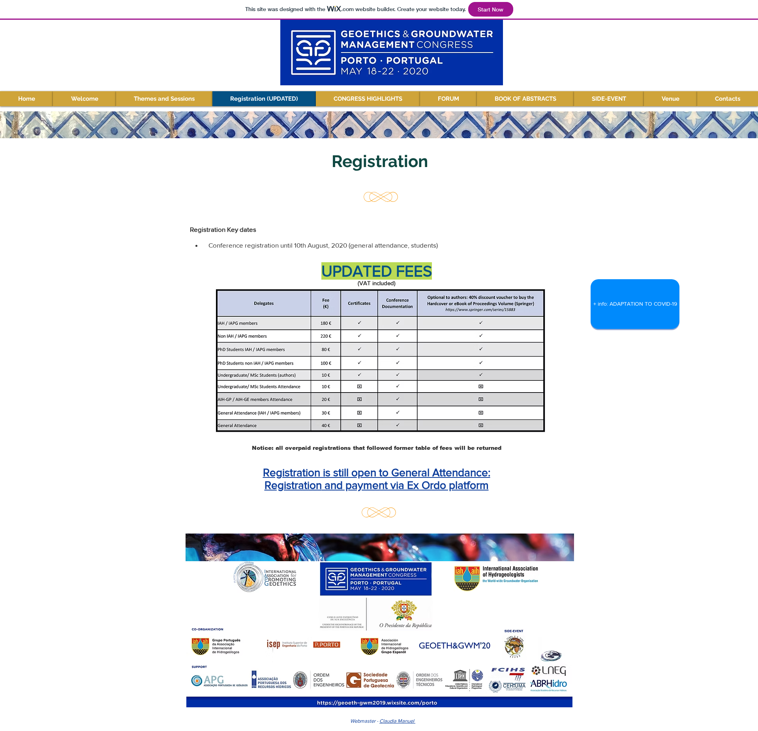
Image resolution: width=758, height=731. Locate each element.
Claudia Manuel (397, 721)
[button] (164, 98)
